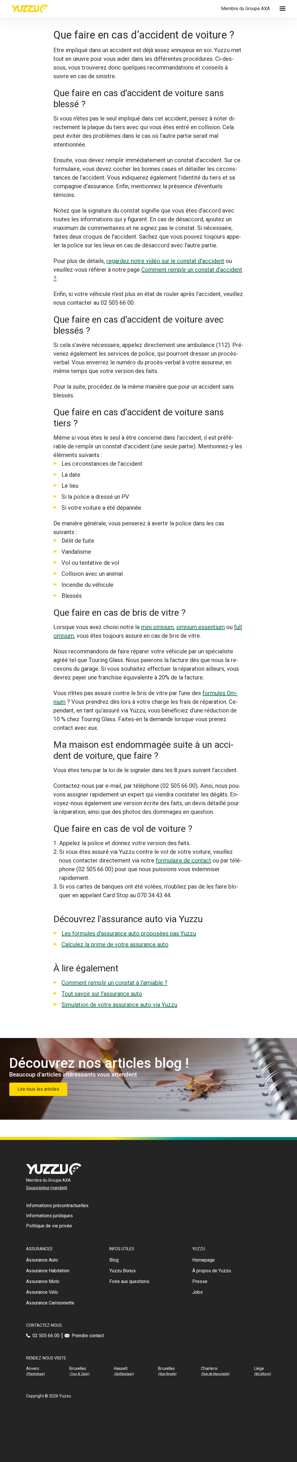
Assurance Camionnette (50, 1303)
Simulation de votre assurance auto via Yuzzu (119, 1004)
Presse (199, 1281)
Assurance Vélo (42, 1292)
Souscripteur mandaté (46, 1187)
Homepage (203, 1260)
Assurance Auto (42, 1260)
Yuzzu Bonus (122, 1270)
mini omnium (157, 627)
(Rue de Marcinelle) (215, 1374)
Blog (114, 1260)
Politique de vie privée (49, 1226)
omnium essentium (200, 627)
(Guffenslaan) (124, 1374)
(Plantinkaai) (35, 1374)
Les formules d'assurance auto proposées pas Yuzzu (128, 933)
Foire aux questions (129, 1281)
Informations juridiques (49, 1215)
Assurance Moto (42, 1281)
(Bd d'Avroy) (262, 1374)
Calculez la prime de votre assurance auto (115, 944)
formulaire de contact (183, 860)
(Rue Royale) (167, 1374)
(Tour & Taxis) (79, 1374)
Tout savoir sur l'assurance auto (101, 993)
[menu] (282, 9)
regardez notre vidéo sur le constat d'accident (165, 260)
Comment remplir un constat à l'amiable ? (114, 982)
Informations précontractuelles (57, 1205)
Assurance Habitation (47, 1270)
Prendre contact (88, 1335)
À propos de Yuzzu (211, 1270)
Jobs (197, 1292)
